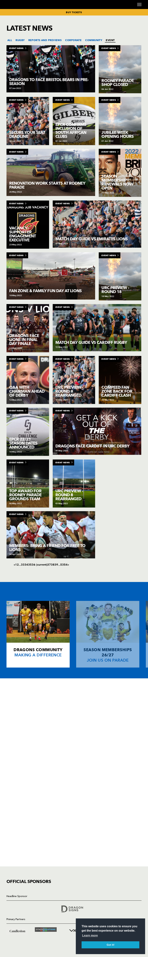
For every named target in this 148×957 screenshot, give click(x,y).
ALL (9, 40)
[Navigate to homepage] (10, 8)
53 (62, 564)
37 (49, 564)
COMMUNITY (93, 40)
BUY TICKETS (74, 12)
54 (66, 564)
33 (23, 564)
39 (56, 564)
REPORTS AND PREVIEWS (45, 40)
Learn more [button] (90, 935)
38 (53, 564)
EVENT (110, 40)
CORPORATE (73, 40)
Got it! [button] (110, 944)
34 (26, 564)
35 (30, 564)
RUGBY (20, 40)
